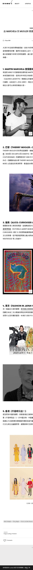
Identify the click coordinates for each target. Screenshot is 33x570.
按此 (27, 567)
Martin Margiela (8, 521)
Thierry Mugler (17, 521)
